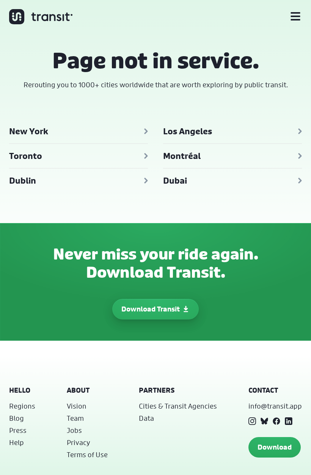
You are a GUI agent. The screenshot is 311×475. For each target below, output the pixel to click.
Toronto (25, 156)
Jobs (74, 430)
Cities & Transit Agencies (178, 406)
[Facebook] (276, 421)
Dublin (22, 180)
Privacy (78, 442)
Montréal (182, 156)
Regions (22, 406)
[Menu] (295, 16)
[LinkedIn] (288, 421)
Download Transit (150, 309)
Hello (19, 390)
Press (18, 430)
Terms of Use (87, 454)
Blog (16, 418)
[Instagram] (252, 421)
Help (16, 442)
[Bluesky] (264, 421)
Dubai (175, 180)
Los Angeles (187, 131)
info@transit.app (275, 406)
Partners (157, 390)
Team (75, 418)
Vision (76, 406)
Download (275, 447)
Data (146, 418)
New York (28, 131)
